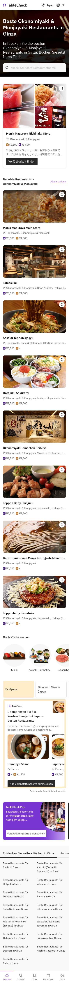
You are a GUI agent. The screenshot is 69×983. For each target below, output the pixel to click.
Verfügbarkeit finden (21, 161)
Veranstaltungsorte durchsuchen (26, 833)
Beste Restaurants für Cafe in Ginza (15, 961)
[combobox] (34, 67)
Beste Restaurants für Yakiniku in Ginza (49, 882)
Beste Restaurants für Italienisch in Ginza (15, 936)
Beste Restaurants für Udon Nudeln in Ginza (49, 907)
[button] (28, 233)
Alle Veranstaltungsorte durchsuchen (31, 783)
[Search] (7, 68)
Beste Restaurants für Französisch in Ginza (49, 936)
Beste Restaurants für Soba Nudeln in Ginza (15, 907)
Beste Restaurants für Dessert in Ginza (15, 948)
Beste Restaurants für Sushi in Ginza (15, 865)
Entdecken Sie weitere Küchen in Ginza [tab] (28, 853)
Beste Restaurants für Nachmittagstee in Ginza (51, 948)
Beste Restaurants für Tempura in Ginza (15, 894)
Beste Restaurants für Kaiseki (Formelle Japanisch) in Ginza (49, 867)
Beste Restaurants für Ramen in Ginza (49, 894)
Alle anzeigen (58, 181)
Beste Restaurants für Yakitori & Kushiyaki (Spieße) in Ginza (15, 921)
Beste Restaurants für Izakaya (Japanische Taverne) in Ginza (49, 921)
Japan (50, 5)
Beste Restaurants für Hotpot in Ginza (15, 882)
